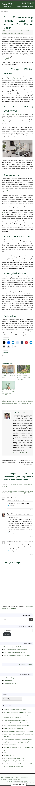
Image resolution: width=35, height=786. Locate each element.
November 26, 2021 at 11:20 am (24, 541)
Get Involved (3, 779)
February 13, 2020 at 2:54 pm (16, 500)
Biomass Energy (7, 680)
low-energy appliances (8, 190)
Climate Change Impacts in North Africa (14, 758)
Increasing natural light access (11, 77)
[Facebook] (27, 3)
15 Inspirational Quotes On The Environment (15, 647)
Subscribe (7, 634)
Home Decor (10, 33)
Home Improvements (18, 33)
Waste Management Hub (9, 683)
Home (2, 777)
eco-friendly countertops (10, 399)
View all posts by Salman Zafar (22, 453)
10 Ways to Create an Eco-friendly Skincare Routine (17, 658)
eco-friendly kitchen (21, 399)
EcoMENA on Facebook (25, 664)
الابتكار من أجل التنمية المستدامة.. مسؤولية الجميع (16, 742)
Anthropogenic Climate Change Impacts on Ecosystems (18, 731)
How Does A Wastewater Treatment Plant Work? (16, 725)
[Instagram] (25, 3)
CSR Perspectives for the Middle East (13, 728)
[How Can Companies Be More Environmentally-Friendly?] (8, 384)
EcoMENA (7, 4)
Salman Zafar (6, 30)
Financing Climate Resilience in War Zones (15, 709)
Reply (31, 509)
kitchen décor (17, 403)
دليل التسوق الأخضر (8, 752)
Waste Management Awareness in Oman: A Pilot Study (18, 739)
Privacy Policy (16, 779)
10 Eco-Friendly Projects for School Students (15, 649)
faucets (28, 280)
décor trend (18, 329)
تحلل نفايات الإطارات (9, 755)
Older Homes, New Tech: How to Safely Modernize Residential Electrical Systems (26, 462)
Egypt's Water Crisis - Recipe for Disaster (14, 652)
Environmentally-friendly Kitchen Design (16, 401)
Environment (4, 33)
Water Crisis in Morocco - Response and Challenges (17, 655)
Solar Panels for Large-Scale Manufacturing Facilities (17, 712)
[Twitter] (30, 3)
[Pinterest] (33, 3)
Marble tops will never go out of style (13, 114)
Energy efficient (14, 79)
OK (30, 619)
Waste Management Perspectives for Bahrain (15, 720)
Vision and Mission (9, 777)
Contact (10, 779)
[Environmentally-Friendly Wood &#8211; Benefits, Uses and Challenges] (23, 369)
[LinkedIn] (22, 3)
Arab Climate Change (8, 678)
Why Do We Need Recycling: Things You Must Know (17, 761)
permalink (13, 405)
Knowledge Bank (24, 777)
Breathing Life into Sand (10, 744)
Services (17, 777)
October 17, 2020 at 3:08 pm (24, 514)
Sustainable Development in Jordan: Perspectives (16, 723)
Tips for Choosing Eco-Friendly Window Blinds (8, 375)
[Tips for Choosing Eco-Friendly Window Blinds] (8, 369)
